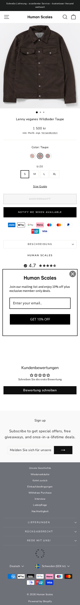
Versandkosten (49, 133)
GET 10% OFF (40, 319)
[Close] (73, 274)
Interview (40, 498)
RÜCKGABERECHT (39, 531)
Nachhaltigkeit (40, 511)
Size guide (40, 186)
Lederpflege (40, 505)
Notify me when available (40, 212)
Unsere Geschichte (40, 468)
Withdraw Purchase (40, 492)
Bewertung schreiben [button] (40, 390)
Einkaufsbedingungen (40, 486)
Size (40, 166)
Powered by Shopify (40, 601)
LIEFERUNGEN (39, 522)
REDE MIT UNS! (39, 540)
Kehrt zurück (40, 480)
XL (54, 174)
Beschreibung (40, 244)
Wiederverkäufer (40, 474)
